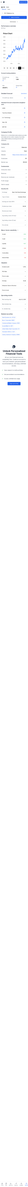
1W (4, 68)
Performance (13, 21)
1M (7, 68)
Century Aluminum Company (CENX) (11, 334)
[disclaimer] (24, 93)
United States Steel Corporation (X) (11, 328)
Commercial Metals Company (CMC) (11, 323)
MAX (23, 68)
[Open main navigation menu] (1, 2)
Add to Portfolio (15, 17)
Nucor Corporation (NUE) (8, 320)
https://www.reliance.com (19, 154)
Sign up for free (23, 2)
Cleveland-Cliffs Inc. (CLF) (8, 331)
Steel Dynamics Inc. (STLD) (8, 317)
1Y (16, 68)
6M (13, 68)
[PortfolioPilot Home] (4, 2)
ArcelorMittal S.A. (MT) (7, 326)
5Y (19, 68)
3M (10, 68)
